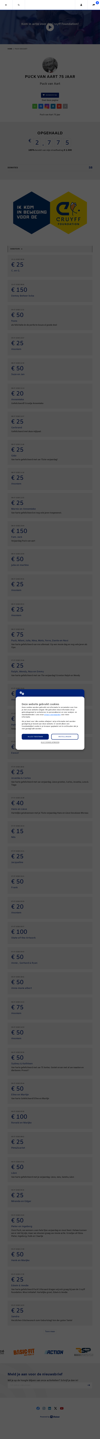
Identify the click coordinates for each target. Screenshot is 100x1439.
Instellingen (64, 737)
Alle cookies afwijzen (50, 742)
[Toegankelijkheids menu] (97, 2)
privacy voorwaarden (52, 715)
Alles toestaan (35, 737)
